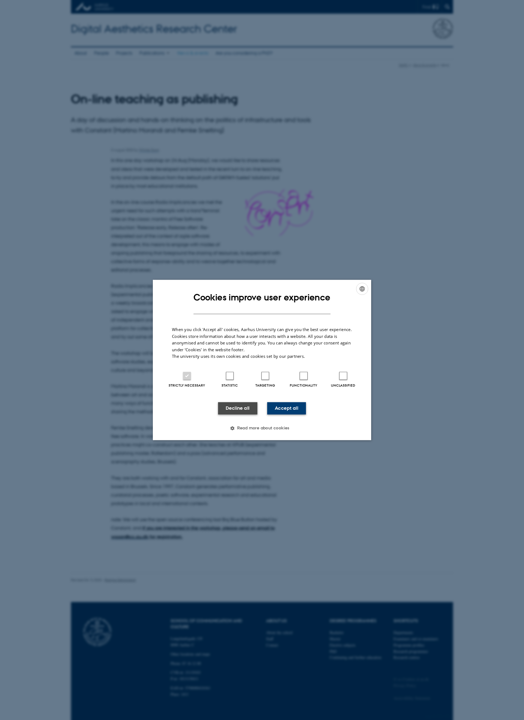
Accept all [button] (286, 408)
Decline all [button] (237, 408)
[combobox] (362, 288)
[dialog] (262, 360)
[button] (262, 428)
